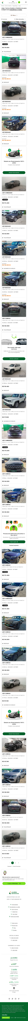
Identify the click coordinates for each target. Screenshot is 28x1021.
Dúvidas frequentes (14, 545)
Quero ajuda (13, 541)
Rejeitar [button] (12, 1017)
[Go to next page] (18, 863)
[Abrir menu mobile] (25, 2)
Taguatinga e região (15, 9)
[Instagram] (9, 999)
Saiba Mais (4, 1014)
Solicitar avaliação (14, 358)
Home (2, 5)
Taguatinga (14, 5)
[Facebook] (18, 999)
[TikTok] (12, 999)
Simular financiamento (14, 172)
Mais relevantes (20, 19)
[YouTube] (15, 999)
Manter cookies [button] (6, 1017)
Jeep (19, 5)
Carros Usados (8, 5)
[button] (14, 940)
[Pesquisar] (19, 2)
